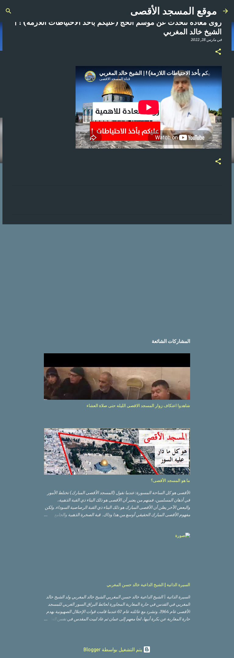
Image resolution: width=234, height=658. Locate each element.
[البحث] (8, 11)
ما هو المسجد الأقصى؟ (170, 480)
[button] (218, 52)
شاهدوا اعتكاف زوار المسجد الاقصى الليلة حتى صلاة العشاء (138, 405)
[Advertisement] (117, 276)
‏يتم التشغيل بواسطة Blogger (113, 649)
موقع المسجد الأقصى (173, 11)
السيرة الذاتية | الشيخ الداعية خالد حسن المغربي (148, 584)
